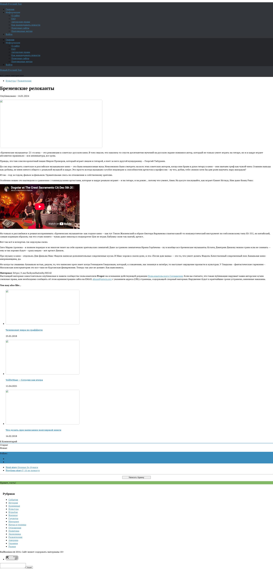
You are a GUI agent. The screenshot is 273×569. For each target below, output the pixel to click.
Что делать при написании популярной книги (33, 430)
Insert (29, 567)
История (13, 502)
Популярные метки (21, 31)
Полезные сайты (20, 28)
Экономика (15, 534)
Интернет (14, 521)
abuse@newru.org (102, 279)
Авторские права (20, 21)
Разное (12, 546)
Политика (14, 530)
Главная (10, 9)
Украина (13, 543)
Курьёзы (13, 512)
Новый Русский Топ (11, 3)
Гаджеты (13, 518)
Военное (13, 515)
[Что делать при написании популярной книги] (43, 423)
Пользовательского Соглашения (165, 276)
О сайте (15, 15)
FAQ (13, 18)
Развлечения (24, 80)
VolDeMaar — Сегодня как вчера (24, 379)
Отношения (15, 527)
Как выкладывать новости (25, 24)
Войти (9, 34)
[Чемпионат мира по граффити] (43, 323)
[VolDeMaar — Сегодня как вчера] (43, 373)
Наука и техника (17, 524)
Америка (13, 540)
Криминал (14, 505)
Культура (11, 80)
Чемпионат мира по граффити (24, 329)
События (13, 499)
